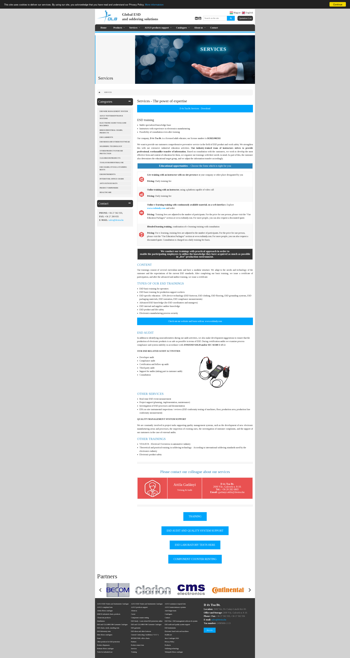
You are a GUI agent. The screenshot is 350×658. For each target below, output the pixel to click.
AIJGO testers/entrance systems (111, 117)
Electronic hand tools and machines (113, 124)
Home (103, 28)
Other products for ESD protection (111, 152)
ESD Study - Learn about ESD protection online (146, 621)
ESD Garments (106, 137)
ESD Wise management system (114, 111)
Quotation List (245, 18)
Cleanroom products (110, 158)
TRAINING (195, 516)
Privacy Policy (169, 642)
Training (134, 652)
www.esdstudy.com (156, 208)
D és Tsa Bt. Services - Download (195, 108)
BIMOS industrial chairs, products (111, 131)
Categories (105, 101)
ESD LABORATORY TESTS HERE (195, 544)
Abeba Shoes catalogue (105, 611)
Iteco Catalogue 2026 (172, 638)
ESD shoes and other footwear (115, 142)
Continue (337, 4)
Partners (133, 642)
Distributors (101, 621)
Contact (214, 28)
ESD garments (135, 628)
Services (133, 28)
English (249, 12)
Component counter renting (140, 618)
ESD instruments (107, 174)
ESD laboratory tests (104, 631)
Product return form (137, 645)
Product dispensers (109, 188)
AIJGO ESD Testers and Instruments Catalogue (113, 604)
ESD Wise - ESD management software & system (181, 621)
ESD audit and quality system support (177, 624)
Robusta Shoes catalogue (105, 649)
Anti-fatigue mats (108, 183)
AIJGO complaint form (105, 607)
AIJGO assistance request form (175, 604)
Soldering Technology (111, 146)
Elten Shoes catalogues (104, 635)
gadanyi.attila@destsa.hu (231, 492)
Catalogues (181, 28)
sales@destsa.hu (116, 220)
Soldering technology (172, 649)
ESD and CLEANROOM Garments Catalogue (112, 624)
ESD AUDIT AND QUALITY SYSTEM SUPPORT (195, 530)
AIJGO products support (157, 28)
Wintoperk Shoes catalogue (174, 652)
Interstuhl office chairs (112, 179)
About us (198, 28)
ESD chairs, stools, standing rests (113, 168)
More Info (210, 630)
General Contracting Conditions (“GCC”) (144, 635)
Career (133, 614)
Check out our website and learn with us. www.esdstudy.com (195, 321)
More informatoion (154, 4)
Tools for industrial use (112, 163)
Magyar (237, 12)
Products (117, 28)
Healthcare (105, 192)
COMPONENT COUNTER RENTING (195, 559)
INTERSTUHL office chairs (140, 638)
